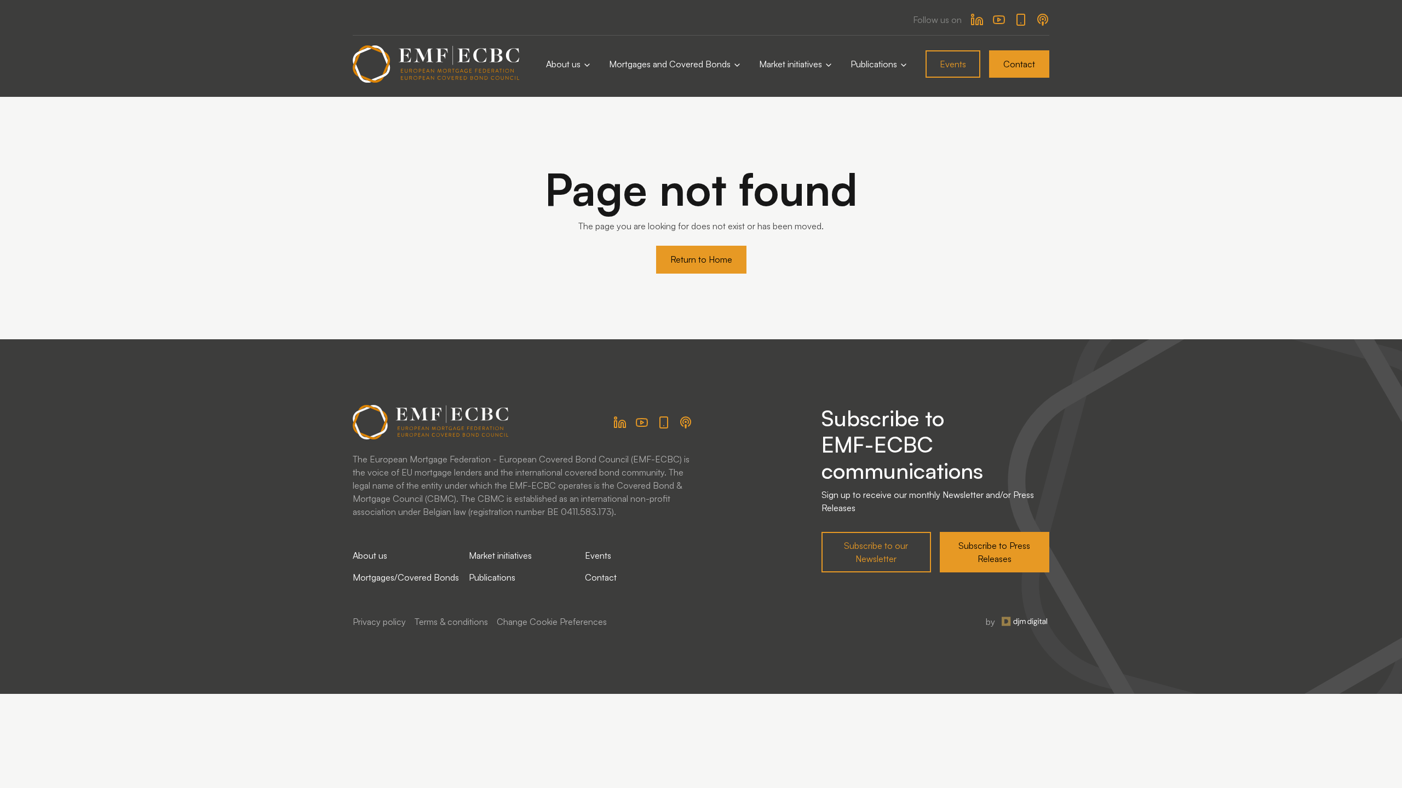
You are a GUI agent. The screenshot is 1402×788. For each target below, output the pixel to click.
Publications (875, 64)
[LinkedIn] (977, 19)
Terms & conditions (451, 621)
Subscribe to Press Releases (994, 552)
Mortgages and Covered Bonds (671, 64)
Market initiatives (791, 64)
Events (953, 64)
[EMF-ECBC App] (1020, 19)
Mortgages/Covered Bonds (406, 577)
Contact (1019, 64)
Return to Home (701, 259)
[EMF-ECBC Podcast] (1042, 19)
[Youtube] (998, 19)
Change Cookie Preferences (552, 621)
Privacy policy (379, 621)
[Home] (436, 64)
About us (564, 64)
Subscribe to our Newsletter (876, 552)
